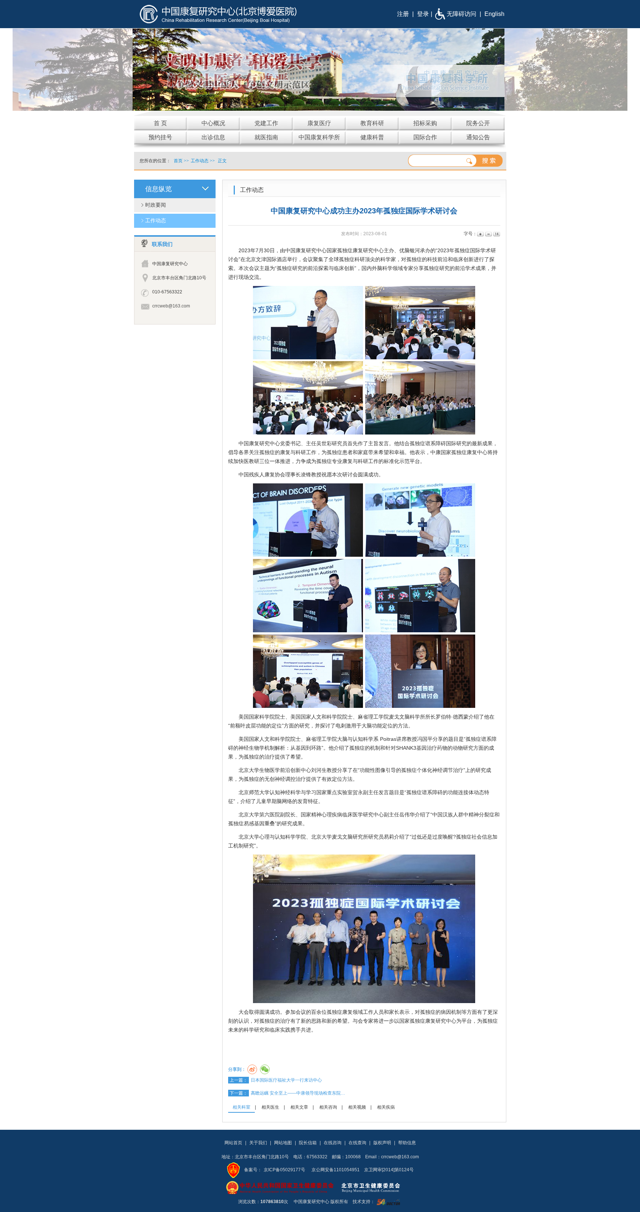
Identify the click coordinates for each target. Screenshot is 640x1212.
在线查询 (357, 1142)
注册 (403, 14)
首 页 (160, 123)
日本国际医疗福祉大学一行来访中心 (286, 1080)
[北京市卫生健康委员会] (376, 1187)
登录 (423, 14)
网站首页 (233, 1142)
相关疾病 (386, 1107)
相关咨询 (328, 1107)
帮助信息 (407, 1142)
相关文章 (299, 1107)
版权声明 (382, 1142)
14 (496, 234)
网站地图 (283, 1142)
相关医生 (270, 1107)
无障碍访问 (461, 14)
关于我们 (258, 1142)
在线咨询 (332, 1142)
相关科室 (241, 1107)
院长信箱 (308, 1142)
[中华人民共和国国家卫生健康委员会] (280, 1187)
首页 (178, 160)
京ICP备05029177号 (284, 1169)
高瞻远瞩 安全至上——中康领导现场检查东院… (298, 1093)
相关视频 (357, 1107)
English (494, 14)
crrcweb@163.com (171, 306)
